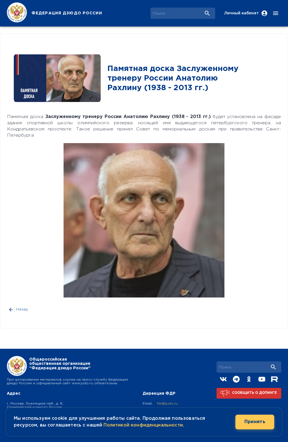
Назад (22, 309)
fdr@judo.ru (167, 403)
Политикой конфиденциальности (143, 425)
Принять (254, 422)
